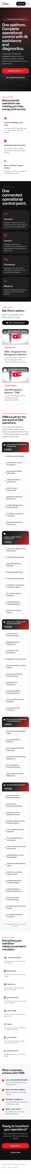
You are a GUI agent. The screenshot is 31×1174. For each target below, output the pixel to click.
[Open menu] (28, 4)
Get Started (21, 3)
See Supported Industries (15, 77)
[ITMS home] (5, 4)
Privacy (4, 1167)
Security (15, 1167)
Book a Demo (15, 1146)
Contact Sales (15, 1152)
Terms (9, 1167)
